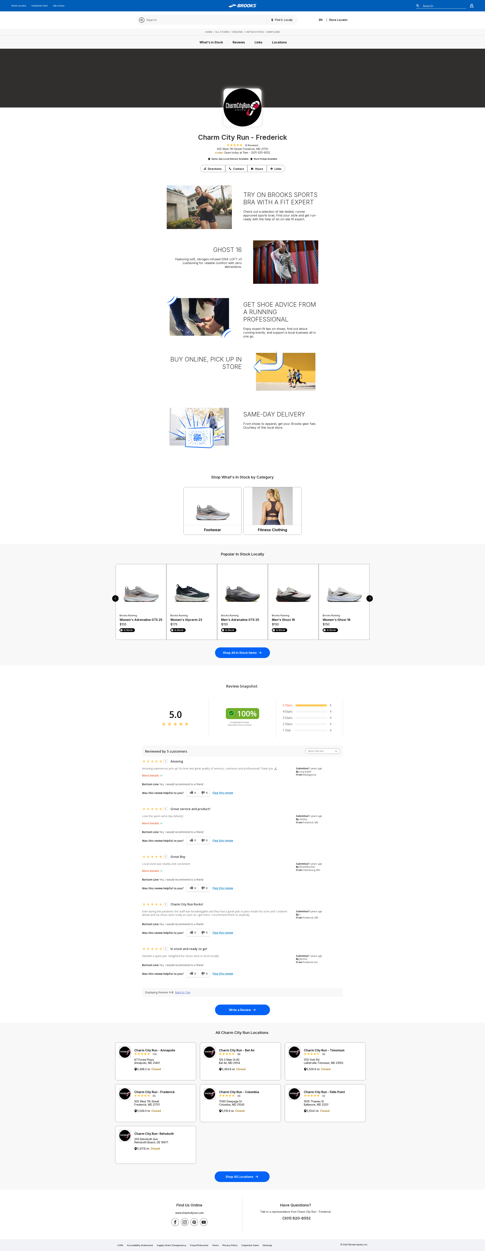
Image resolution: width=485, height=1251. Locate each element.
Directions (215, 168)
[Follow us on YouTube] (203, 1222)
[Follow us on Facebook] (175, 1222)
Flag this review (223, 793)
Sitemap (267, 1245)
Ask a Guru (58, 6)
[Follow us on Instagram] (185, 1222)
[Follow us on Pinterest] (194, 1222)
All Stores (222, 32)
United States (255, 32)
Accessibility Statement (140, 1245)
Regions (237, 32)
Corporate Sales (250, 1245)
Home (208, 32)
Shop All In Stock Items (240, 653)
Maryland (273, 32)
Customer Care (39, 6)
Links (278, 168)
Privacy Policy (230, 1245)
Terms (215, 1245)
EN (320, 19)
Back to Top (182, 992)
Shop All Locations (239, 1177)
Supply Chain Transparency (171, 1245)
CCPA (120, 1245)
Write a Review (240, 1010)
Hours (259, 168)
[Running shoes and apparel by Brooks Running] (242, 5)
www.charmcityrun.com (189, 1212)
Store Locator (18, 6)
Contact (238, 168)
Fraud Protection (199, 1245)
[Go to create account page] (472, 6)
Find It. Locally (283, 19)
